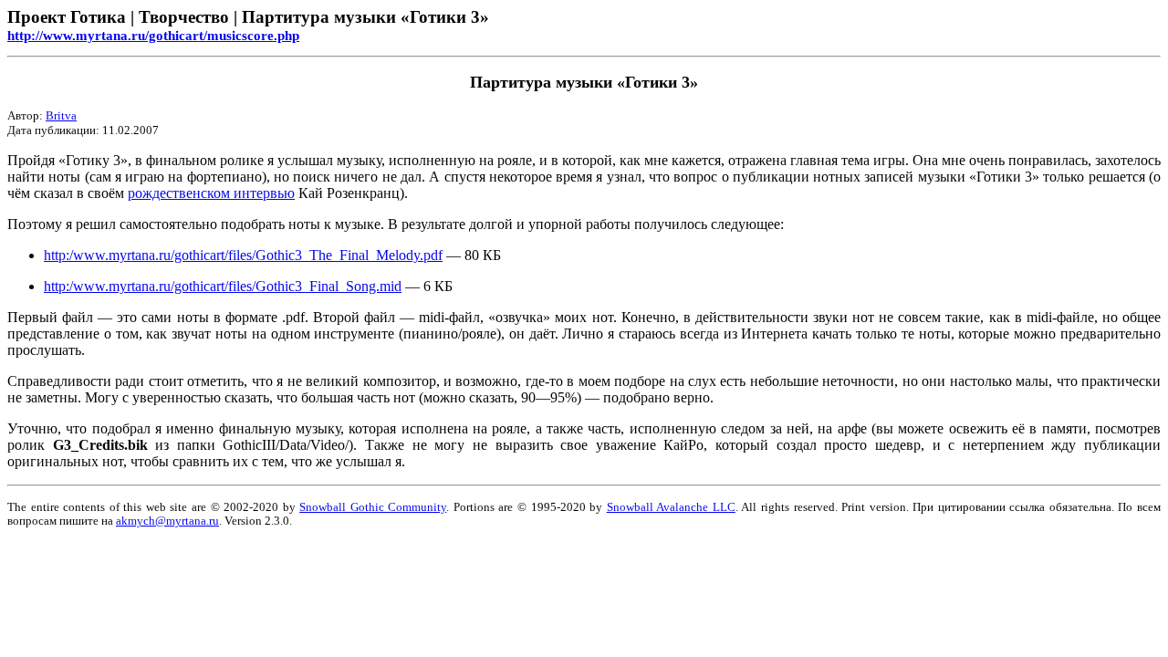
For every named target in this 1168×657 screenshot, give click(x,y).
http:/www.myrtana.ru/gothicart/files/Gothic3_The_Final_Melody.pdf (243, 255)
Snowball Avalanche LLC (671, 507)
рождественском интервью (211, 193)
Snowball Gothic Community (372, 507)
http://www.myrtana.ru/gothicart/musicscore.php (153, 35)
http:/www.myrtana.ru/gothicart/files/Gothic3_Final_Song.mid (223, 286)
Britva (61, 115)
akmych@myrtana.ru (167, 521)
